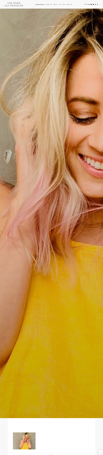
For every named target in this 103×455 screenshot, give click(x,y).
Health (55, 4)
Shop (63, 4)
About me (69, 4)
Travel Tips (49, 4)
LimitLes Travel (39, 4)
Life (60, 4)
